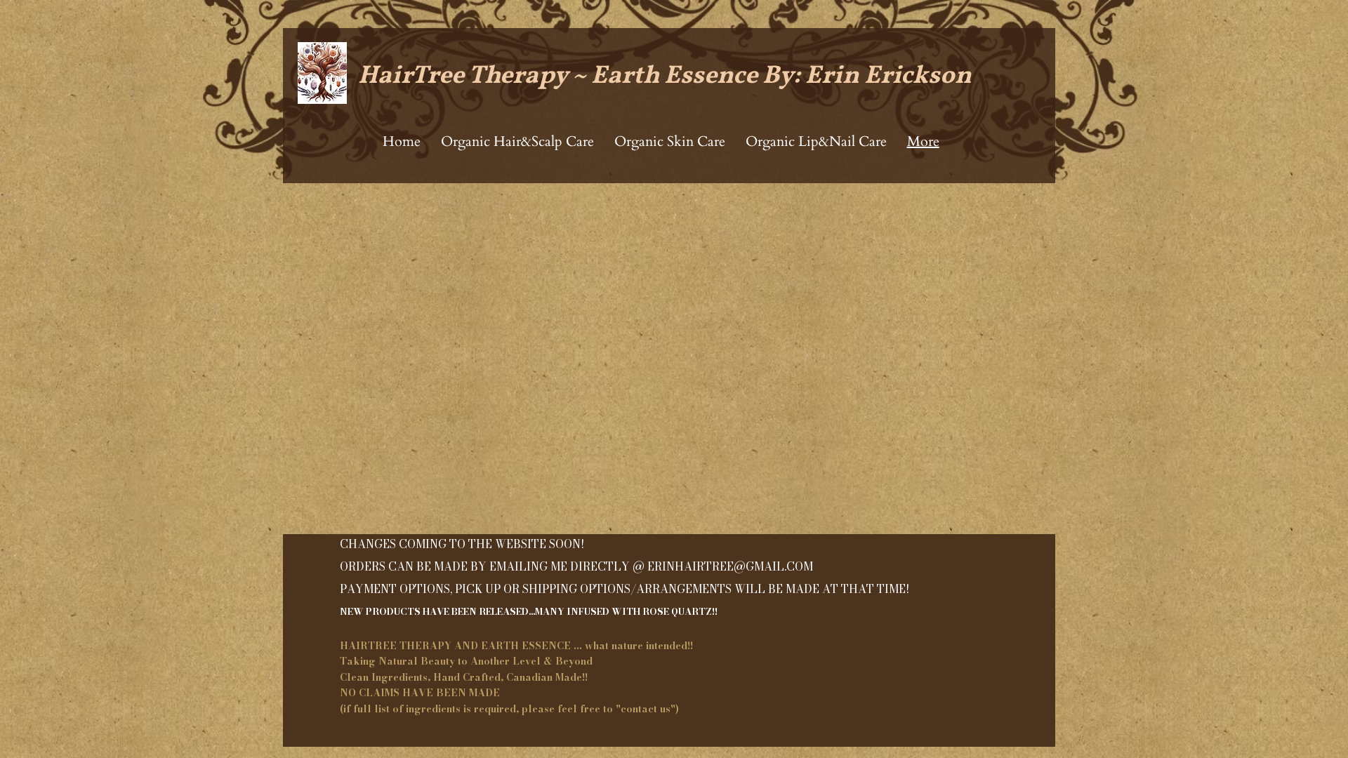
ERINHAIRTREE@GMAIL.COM (730, 566)
